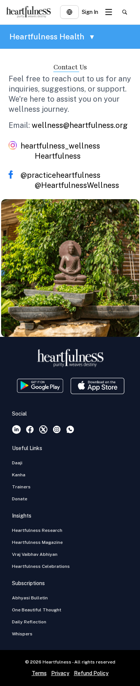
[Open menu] (108, 12)
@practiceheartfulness (60, 175)
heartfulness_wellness (60, 145)
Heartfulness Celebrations (41, 566)
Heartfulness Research (37, 530)
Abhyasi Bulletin (30, 597)
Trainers (21, 486)
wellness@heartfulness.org (80, 125)
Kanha (18, 474)
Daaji (17, 462)
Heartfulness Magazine (37, 542)
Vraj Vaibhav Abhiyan (34, 554)
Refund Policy (91, 673)
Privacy (60, 673)
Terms (39, 673)
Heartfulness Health (51, 36)
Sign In (90, 12)
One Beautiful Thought (36, 609)
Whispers (22, 633)
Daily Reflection (29, 621)
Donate (19, 498)
